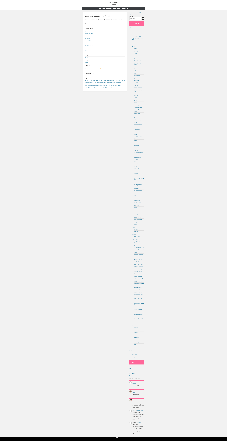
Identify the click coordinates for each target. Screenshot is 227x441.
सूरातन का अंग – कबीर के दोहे (138, 264)
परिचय (104, 8)
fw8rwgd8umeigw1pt (118, 85)
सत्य (135, 193)
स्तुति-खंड (135, 207)
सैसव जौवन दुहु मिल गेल (137, 202)
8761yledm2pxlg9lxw (107, 85)
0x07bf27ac (97, 80)
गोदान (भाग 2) (136, 330)
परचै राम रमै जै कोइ (137, 129)
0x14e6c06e (108, 80)
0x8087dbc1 (101, 82)
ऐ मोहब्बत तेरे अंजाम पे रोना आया (139, 60)
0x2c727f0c (101, 80)
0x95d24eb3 (119, 80)
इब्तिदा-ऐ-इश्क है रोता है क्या (138, 51)
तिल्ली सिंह (135, 102)
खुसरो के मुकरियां (136, 80)
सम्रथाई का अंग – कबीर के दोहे (139, 261)
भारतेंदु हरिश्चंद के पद (137, 157)
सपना (135, 195)
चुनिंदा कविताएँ (134, 46)
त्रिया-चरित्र (136, 332)
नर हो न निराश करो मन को (138, 124)
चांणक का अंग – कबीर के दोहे (138, 254)
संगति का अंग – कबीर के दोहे (138, 278)
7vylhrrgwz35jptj (95, 85)
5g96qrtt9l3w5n (87, 31)
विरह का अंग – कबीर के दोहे (138, 292)
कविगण (114, 8)
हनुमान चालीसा (136, 205)
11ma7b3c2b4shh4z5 (101, 85)
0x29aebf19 (112, 80)
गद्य (127, 8)
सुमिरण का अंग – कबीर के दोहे (138, 298)
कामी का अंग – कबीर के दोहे (138, 259)
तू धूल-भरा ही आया (137, 113)
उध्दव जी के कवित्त (134, 321)
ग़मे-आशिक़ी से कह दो (137, 82)
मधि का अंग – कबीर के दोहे (138, 269)
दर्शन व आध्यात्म (134, 354)
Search (131, 16)
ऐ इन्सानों (135, 58)
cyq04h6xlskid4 (113, 85)
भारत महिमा (136, 155)
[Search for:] (105, 24)
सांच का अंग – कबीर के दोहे (138, 281)
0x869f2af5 (90, 82)
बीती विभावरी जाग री (137, 145)
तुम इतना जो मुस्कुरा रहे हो (138, 107)
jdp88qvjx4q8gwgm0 (87, 87)
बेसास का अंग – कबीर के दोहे (138, 257)
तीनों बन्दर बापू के (136, 105)
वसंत (135, 175)
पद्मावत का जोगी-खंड (137, 127)
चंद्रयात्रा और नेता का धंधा (138, 87)
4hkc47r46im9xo (90, 85)
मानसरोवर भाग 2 (136, 339)
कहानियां (118, 8)
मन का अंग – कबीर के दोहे (138, 276)
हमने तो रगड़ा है (136, 210)
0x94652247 (119, 82)
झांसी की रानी (136, 97)
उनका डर (135, 53)
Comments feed (132, 373)
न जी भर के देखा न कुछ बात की (139, 119)
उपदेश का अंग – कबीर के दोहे (138, 266)
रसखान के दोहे (136, 168)
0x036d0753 (93, 80)
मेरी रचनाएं (133, 32)
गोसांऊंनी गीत (136, 85)
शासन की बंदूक (136, 188)
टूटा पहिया (135, 100)
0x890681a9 (116, 82)
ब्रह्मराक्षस (135, 147)
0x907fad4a (93, 82)
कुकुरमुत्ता (135, 78)
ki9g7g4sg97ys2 (88, 38)
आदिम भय (86, 57)
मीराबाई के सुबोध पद (137, 236)
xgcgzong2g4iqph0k (105, 87)
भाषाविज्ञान (123, 8)
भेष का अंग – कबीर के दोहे (138, 273)
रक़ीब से (135, 166)
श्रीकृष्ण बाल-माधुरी (137, 229)
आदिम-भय (135, 48)
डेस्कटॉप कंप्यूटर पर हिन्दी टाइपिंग (137, 42)
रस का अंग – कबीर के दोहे (138, 289)
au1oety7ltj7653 (88, 40)
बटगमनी (135, 140)
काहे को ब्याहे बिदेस (137, 75)
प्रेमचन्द (133, 325)
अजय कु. (134, 410)
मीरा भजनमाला (134, 234)
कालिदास (135, 73)
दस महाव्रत (133, 357)
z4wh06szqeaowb (110, 87)
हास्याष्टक (135, 224)
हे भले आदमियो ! (136, 347)
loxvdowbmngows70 (94, 87)
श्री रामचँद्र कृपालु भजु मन (138, 190)
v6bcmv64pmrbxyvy (88, 35)
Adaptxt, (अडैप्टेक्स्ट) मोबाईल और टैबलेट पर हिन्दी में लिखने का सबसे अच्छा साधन (138, 38)
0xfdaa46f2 (86, 85)
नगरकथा (135, 122)
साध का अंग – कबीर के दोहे (138, 271)
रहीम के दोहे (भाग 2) (137, 214)
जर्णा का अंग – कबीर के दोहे (138, 252)
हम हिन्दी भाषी (114, 3)
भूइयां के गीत (136, 163)
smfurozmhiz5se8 (99, 87)
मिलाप (135, 344)
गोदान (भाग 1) (136, 327)
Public (86, 52)
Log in (130, 368)
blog (85, 48)
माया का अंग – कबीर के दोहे (138, 287)
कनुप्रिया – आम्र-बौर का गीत (138, 70)
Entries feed (131, 370)
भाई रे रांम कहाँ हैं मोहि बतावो (138, 152)
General (86, 62)
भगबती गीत (136, 150)
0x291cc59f (123, 80)
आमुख (100, 8)
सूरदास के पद (136, 231)
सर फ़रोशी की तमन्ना (137, 200)
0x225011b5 (112, 82)
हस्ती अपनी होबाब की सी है (138, 217)
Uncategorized (87, 45)
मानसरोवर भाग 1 (136, 337)
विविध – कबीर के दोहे (135, 239)
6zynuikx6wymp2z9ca (89, 33)
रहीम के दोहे (133, 212)
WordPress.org (132, 375)
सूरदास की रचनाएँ (134, 227)
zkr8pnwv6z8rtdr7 (116, 87)
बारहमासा (135, 143)
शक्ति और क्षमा (136, 182)
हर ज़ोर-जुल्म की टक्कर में (138, 219)
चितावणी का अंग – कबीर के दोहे (139, 247)
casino (86, 60)
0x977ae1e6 (97, 82)
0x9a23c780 (104, 80)
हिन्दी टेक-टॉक (108, 8)
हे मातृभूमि (135, 222)
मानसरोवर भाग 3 (136, 342)
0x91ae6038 (116, 80)
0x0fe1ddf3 (86, 80)
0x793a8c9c (86, 82)
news (86, 50)
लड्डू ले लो (136, 173)
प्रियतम (135, 134)
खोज (143, 18)
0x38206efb (104, 82)
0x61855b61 (108, 82)
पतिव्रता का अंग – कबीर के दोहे (139, 249)
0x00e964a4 (90, 80)
